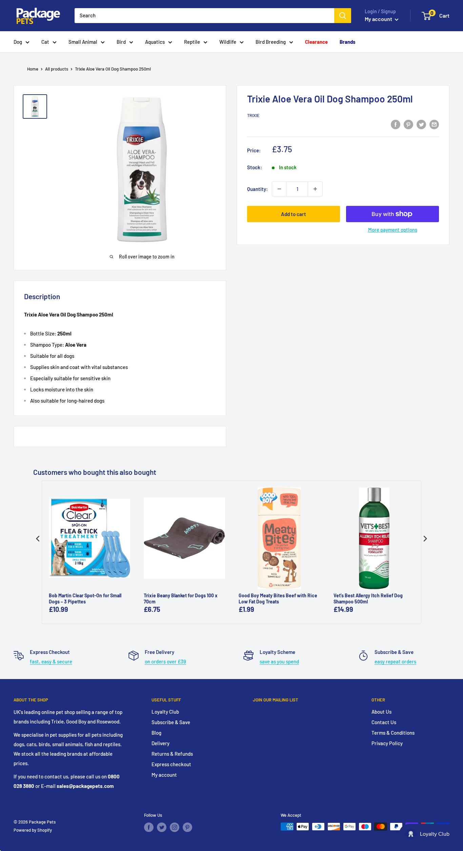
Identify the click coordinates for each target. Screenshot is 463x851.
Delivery (160, 743)
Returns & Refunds (172, 754)
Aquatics (155, 42)
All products (56, 69)
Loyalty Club (165, 712)
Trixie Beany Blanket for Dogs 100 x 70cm (181, 598)
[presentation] (38, 538)
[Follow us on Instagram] (174, 827)
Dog (18, 42)
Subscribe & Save (171, 722)
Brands (348, 42)
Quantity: (257, 189)
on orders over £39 (165, 661)
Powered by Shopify (33, 830)
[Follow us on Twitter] (161, 827)
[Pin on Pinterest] (408, 124)
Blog (156, 733)
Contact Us (383, 722)
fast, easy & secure (51, 661)
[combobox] (204, 15)
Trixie (253, 115)
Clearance (316, 42)
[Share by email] (434, 124)
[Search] (342, 15)
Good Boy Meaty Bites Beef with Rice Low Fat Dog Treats (278, 598)
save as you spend (279, 661)
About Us (381, 712)
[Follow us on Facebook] (149, 827)
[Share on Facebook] (395, 124)
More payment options (392, 230)
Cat (45, 42)
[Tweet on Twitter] (421, 124)
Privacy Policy (387, 743)
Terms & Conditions (393, 733)
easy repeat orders (395, 661)
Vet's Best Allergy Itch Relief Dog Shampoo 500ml (368, 598)
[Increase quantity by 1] (315, 189)
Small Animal (82, 42)
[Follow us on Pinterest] (187, 827)
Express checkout (171, 764)
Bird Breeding (271, 42)
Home (32, 69)
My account (379, 19)
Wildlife (227, 42)
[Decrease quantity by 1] (279, 189)
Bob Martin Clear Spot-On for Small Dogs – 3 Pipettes (85, 598)
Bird (121, 42)
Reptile (192, 42)
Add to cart (293, 214)
